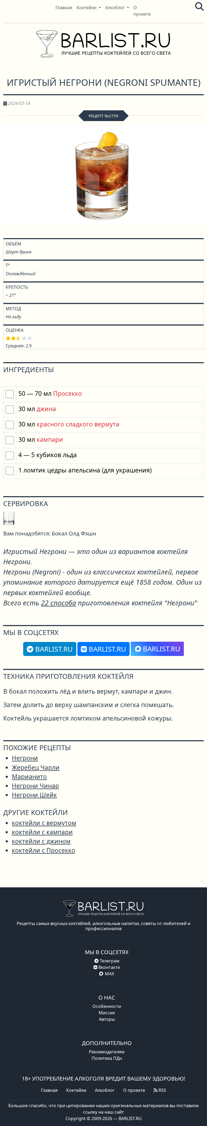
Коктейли (76, 1090)
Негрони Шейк (34, 795)
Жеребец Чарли (36, 767)
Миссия (107, 1013)
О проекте (134, 1090)
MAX (109, 974)
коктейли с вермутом (44, 823)
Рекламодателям (107, 1052)
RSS (161, 1090)
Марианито (29, 776)
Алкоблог (105, 1090)
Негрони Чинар (35, 786)
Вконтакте (108, 967)
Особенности (106, 1006)
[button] (88, 7)
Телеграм (109, 961)
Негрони (25, 758)
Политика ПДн (107, 1058)
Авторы (107, 1019)
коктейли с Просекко (43, 850)
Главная (49, 1090)
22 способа (58, 602)
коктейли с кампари (42, 832)
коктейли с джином (41, 841)
